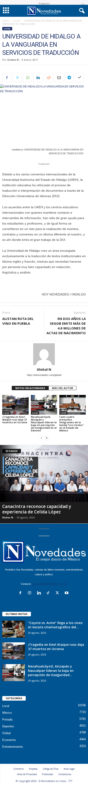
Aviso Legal (69, 768)
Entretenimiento (12, 746)
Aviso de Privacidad (27, 774)
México (7, 712)
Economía (9, 740)
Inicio (5, 20)
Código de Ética (50, 768)
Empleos (33, 768)
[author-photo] (44, 354)
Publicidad (47, 774)
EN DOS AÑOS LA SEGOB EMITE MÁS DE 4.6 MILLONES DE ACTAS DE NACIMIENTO (66, 325)
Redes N (7, 517)
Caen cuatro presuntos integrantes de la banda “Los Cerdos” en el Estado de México (71, 423)
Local (16, 20)
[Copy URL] (79, 77)
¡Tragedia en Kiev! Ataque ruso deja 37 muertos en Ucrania (14, 419)
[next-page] (46, 438)
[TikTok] (49, 593)
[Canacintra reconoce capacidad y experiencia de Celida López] (44, 473)
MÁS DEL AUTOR (62, 388)
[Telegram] (69, 77)
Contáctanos (64, 774)
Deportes (8, 726)
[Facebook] (6, 77)
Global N (13, 59)
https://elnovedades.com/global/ (44, 375)
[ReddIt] (48, 77)
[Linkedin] (37, 77)
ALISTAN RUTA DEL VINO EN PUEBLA (18, 321)
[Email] (58, 77)
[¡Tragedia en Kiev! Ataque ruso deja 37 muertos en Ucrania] (15, 405)
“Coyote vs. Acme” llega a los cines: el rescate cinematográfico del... (55, 625)
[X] (17, 77)
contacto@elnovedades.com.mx (49, 584)
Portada (7, 719)
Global (6, 733)
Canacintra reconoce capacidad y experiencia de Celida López (36, 509)
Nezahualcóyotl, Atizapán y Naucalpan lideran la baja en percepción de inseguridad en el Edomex (44, 423)
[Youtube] (67, 593)
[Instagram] (30, 593)
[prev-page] (41, 438)
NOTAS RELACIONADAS (30, 388)
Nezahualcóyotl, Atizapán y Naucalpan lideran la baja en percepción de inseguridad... (51, 670)
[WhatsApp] (27, 77)
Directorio (19, 768)
